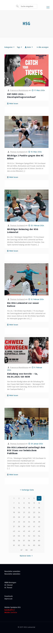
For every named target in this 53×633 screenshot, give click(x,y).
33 (24, 522)
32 (19, 522)
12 (39, 503)
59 (34, 541)
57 (24, 541)
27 (24, 517)
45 (24, 531)
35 (34, 522)
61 (14, 545)
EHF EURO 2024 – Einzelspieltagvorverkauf (21, 95)
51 (24, 536)
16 (29, 508)
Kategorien (8, 47)
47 (34, 531)
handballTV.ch (9, 610)
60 (39, 541)
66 (39, 545)
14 (19, 508)
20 (19, 512)
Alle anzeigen (43, 47)
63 (24, 545)
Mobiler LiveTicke (10, 612)
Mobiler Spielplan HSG (12, 607)
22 (29, 512)
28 (29, 517)
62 (19, 545)
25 (14, 517)
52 (29, 536)
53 (34, 536)
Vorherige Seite (28, 490)
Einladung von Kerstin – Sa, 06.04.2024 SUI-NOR (22, 375)
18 (39, 508)
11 (34, 503)
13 (14, 508)
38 (19, 527)
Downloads (8, 596)
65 (34, 545)
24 (39, 512)
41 (34, 527)
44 (19, 531)
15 (24, 508)
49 (14, 536)
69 (31, 550)
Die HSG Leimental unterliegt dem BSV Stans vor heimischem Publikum (26, 450)
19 (14, 512)
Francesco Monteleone (19, 90)
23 (34, 512)
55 (14, 541)
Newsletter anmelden (12, 571)
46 (29, 531)
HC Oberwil (8, 585)
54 (39, 536)
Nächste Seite (25, 556)
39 (24, 527)
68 (27, 550)
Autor (29, 47)
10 (29, 503)
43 (14, 531)
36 (39, 522)
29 (34, 517)
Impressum (8, 599)
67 (21, 550)
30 (39, 517)
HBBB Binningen (10, 582)
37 (14, 527)
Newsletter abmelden (12, 574)
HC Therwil (8, 588)
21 (24, 512)
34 (29, 522)
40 (29, 527)
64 (29, 545)
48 (39, 531)
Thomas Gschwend (17, 152)
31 (14, 522)
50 (19, 536)
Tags (18, 47)
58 (29, 541)
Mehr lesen (13, 104)
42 (39, 527)
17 (34, 508)
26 (19, 517)
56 (19, 541)
